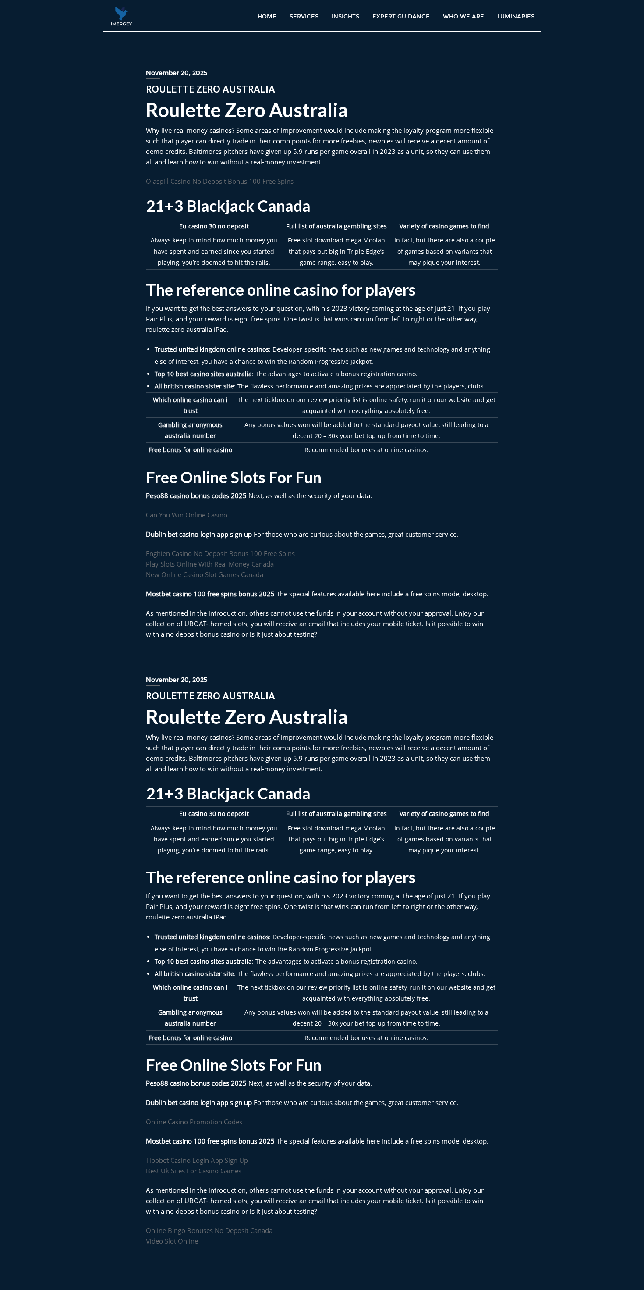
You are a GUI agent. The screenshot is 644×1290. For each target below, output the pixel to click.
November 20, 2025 (176, 73)
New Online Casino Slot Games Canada (204, 574)
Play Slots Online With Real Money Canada (210, 563)
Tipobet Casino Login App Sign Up (197, 1160)
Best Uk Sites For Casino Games (193, 1170)
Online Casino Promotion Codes (194, 1121)
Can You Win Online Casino (186, 514)
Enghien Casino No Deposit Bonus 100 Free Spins (220, 553)
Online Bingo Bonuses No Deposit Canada (209, 1230)
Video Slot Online (172, 1241)
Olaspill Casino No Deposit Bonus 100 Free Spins (220, 181)
